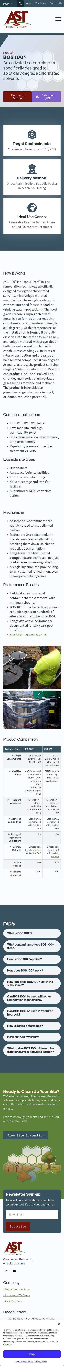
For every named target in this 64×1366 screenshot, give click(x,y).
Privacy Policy (41, 1362)
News (29, 3)
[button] (59, 1323)
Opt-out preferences (24, 1362)
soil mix (36, 850)
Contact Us (56, 3)
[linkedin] (6, 1271)
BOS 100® (29, 749)
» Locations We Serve (16, 1295)
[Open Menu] (58, 19)
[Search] (20, 3)
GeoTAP (37, 853)
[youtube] (14, 1271)
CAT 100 (48, 749)
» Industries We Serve (16, 1289)
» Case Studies (12, 1301)
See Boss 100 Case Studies (28, 635)
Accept (32, 1354)
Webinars (40, 3)
